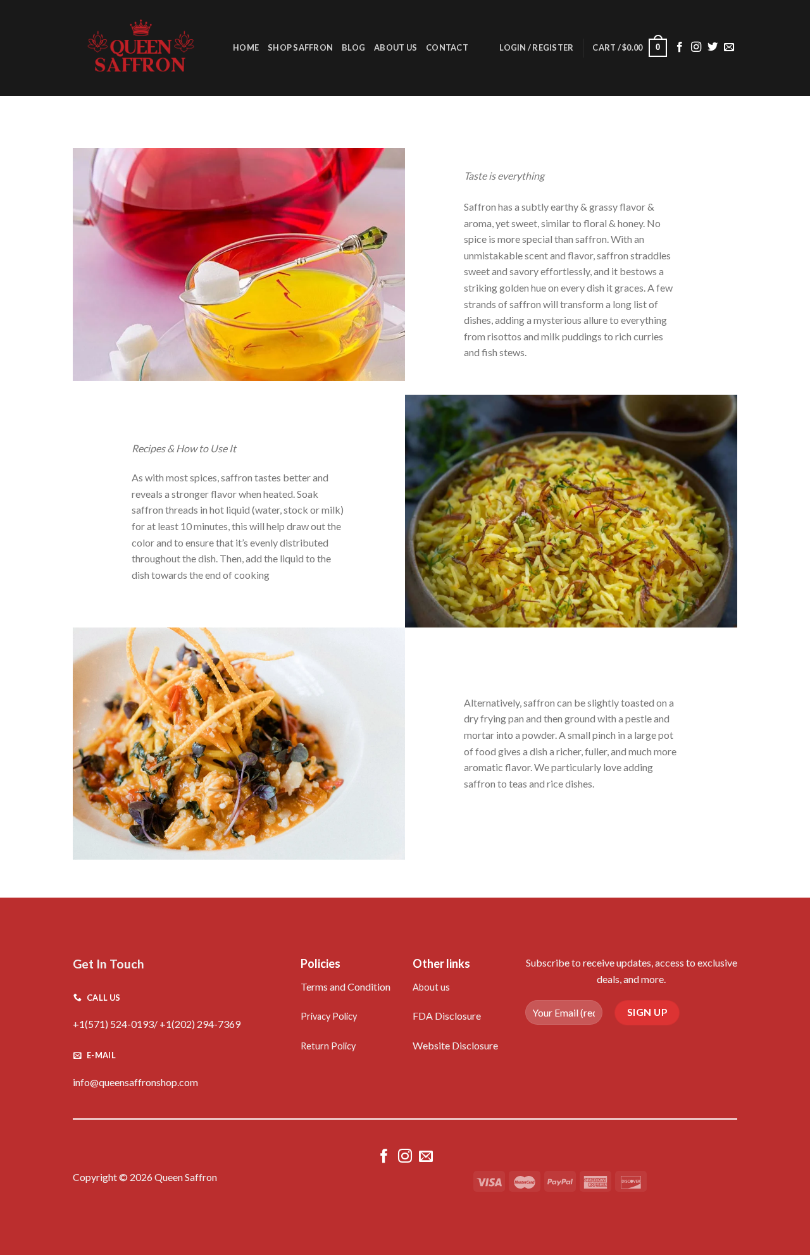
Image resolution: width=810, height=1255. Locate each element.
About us (431, 987)
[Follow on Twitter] (712, 47)
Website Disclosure (455, 1045)
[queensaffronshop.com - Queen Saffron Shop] (143, 48)
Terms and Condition (345, 986)
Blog (353, 47)
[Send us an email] (729, 47)
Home (246, 47)
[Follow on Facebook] (680, 47)
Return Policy (328, 1046)
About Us (395, 47)
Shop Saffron (300, 47)
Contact (447, 47)
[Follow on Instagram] (696, 47)
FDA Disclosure (447, 1016)
